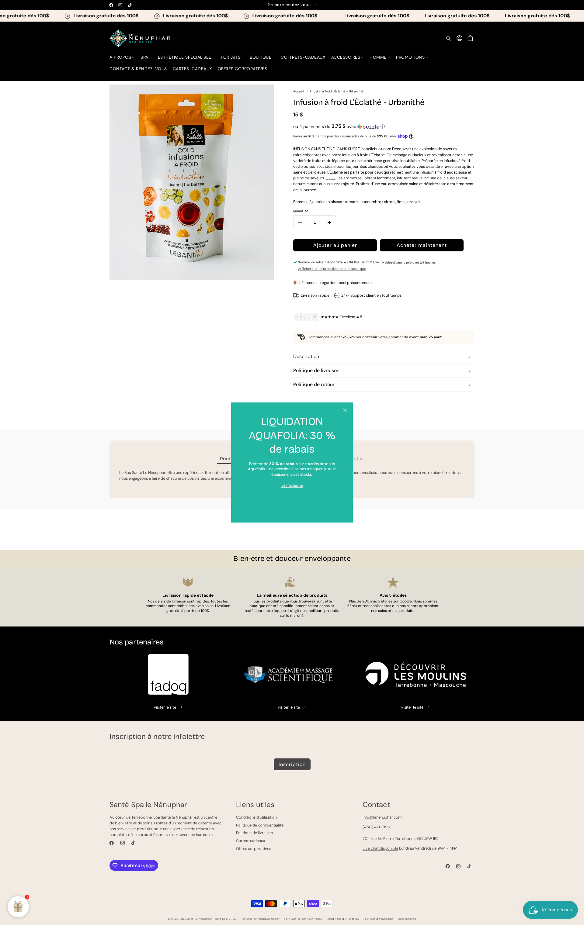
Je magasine (292, 485)
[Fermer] (345, 410)
